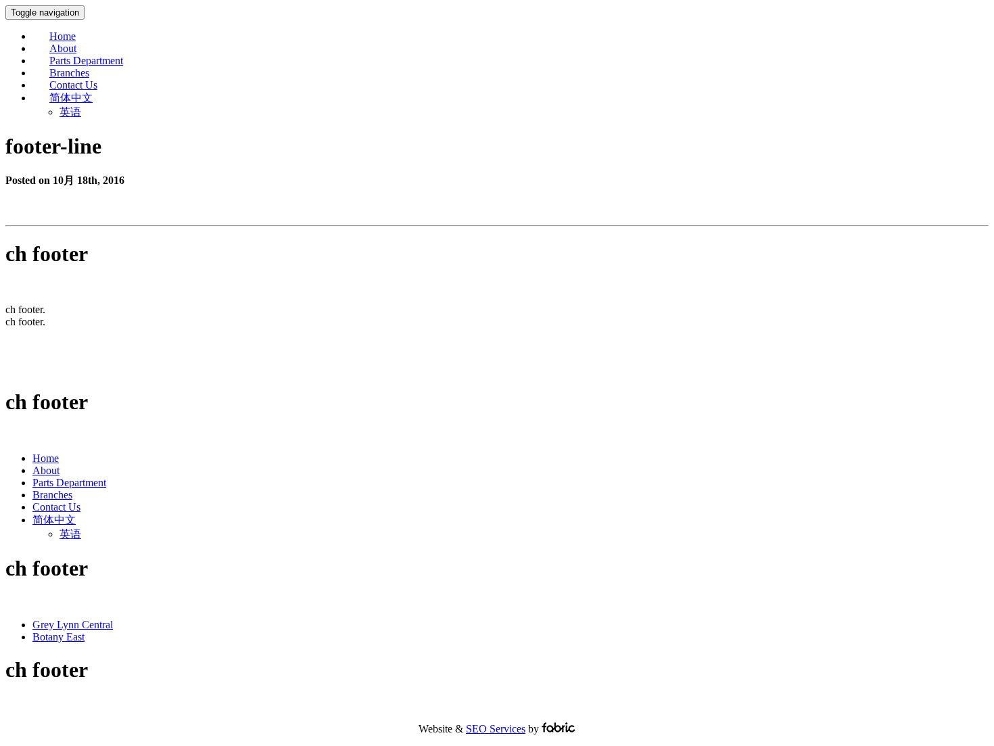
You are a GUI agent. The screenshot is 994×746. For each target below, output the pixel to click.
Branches (69, 72)
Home (62, 36)
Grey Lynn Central (72, 624)
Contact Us (73, 85)
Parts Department (86, 60)
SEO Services (495, 729)
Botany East (58, 637)
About (62, 48)
